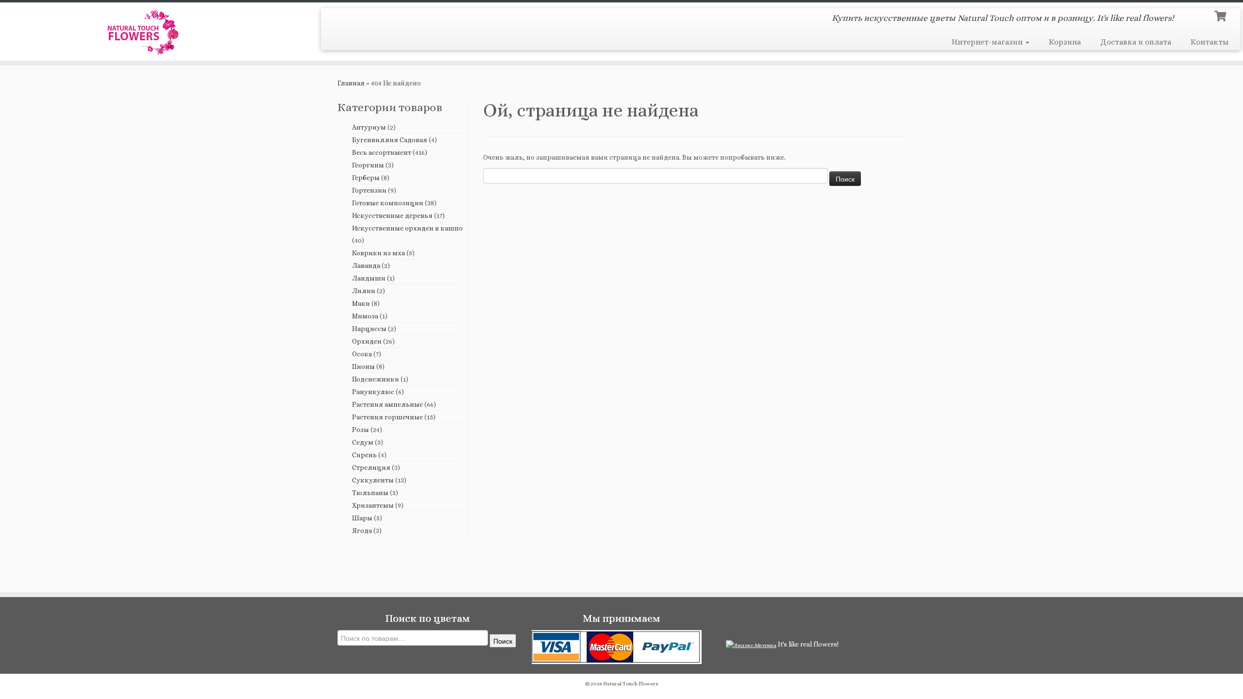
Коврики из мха (378, 253)
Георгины (368, 165)
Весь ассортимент (381, 152)
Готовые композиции (387, 203)
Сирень (364, 455)
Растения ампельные (387, 404)
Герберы (366, 178)
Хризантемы (373, 505)
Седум (362, 442)
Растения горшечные (387, 417)
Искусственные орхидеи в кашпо (407, 228)
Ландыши (369, 278)
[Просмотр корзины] (1221, 15)
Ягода (362, 530)
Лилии (363, 291)
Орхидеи (367, 341)
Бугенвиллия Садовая (389, 140)
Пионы (363, 366)
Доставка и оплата (1135, 42)
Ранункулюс (373, 392)
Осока (362, 354)
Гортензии (369, 190)
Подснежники (375, 379)
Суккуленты (373, 480)
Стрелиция (371, 467)
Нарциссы (369, 329)
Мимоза (365, 316)
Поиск (502, 641)
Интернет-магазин (988, 42)
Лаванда (366, 265)
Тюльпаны (370, 493)
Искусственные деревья (392, 215)
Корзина (1065, 42)
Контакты (1209, 42)
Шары (362, 518)
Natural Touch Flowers (630, 684)
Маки (361, 303)
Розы (360, 429)
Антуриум (369, 127)
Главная (351, 83)
